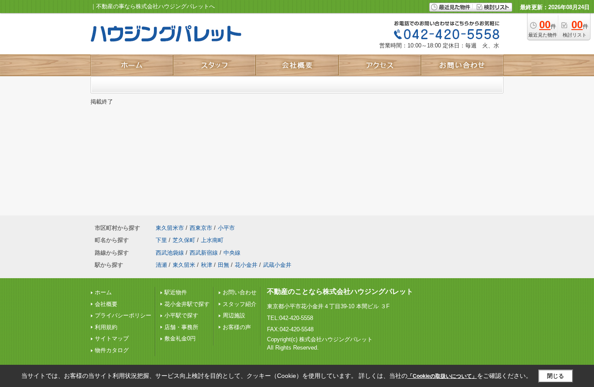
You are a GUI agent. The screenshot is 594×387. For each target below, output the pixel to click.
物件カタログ (112, 350)
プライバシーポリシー (123, 315)
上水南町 (212, 240)
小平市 (226, 228)
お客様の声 (237, 327)
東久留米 (184, 265)
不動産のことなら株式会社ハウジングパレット (340, 291)
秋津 (206, 265)
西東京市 (201, 228)
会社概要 (106, 304)
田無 (223, 265)
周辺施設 (234, 315)
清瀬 (161, 265)
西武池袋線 (170, 252)
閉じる (555, 376)
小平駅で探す (181, 315)
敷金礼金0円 (180, 338)
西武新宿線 (204, 252)
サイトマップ (112, 338)
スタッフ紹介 (240, 304)
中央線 (232, 252)
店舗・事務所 (181, 327)
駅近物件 (175, 292)
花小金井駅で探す (187, 304)
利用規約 (106, 327)
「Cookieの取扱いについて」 (442, 376)
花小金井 (246, 265)
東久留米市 (170, 228)
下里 (161, 240)
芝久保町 (184, 240)
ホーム (103, 292)
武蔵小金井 (277, 265)
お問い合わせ (240, 292)
